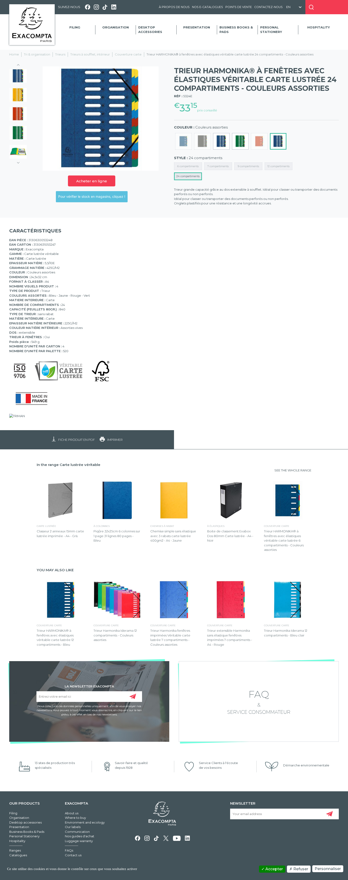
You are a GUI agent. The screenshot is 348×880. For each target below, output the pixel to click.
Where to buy (75, 818)
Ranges (15, 850)
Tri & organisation (37, 54)
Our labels (72, 827)
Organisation (115, 27)
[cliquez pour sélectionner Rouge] (259, 141)
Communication (77, 832)
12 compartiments (278, 166)
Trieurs (60, 54)
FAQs (69, 850)
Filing (74, 27)
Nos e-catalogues (207, 7)
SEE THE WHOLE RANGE (292, 470)
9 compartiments (248, 166)
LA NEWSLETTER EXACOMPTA (89, 686)
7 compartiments (218, 166)
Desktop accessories (150, 29)
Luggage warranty (79, 841)
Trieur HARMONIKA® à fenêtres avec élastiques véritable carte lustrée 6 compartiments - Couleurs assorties (284, 540)
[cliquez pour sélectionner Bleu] (221, 141)
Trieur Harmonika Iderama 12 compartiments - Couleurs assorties (115, 635)
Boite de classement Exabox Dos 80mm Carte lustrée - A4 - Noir (230, 535)
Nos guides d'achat (79, 836)
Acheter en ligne (91, 181)
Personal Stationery (271, 29)
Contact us (73, 855)
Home (14, 54)
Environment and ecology (85, 822)
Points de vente (238, 7)
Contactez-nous (268, 7)
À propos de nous (174, 7)
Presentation (196, 27)
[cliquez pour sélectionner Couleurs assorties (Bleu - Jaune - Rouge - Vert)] (278, 141)
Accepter (273, 869)
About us (71, 813)
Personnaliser (328, 868)
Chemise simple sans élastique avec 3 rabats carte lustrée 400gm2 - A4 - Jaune (173, 535)
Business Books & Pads (236, 29)
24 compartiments (188, 176)
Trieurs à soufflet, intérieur (90, 54)
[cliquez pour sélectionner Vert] (240, 141)
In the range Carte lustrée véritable (68, 464)
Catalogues (18, 855)
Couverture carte (128, 54)
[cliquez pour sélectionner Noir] (202, 141)
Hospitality (318, 27)
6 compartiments (188, 166)
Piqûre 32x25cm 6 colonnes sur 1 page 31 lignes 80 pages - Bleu (117, 535)
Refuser (300, 869)
